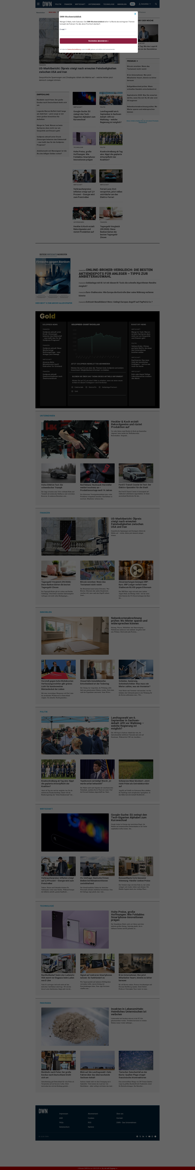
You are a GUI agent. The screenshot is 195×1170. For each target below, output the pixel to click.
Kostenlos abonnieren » (98, 41)
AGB (88, 49)
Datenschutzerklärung (74, 49)
